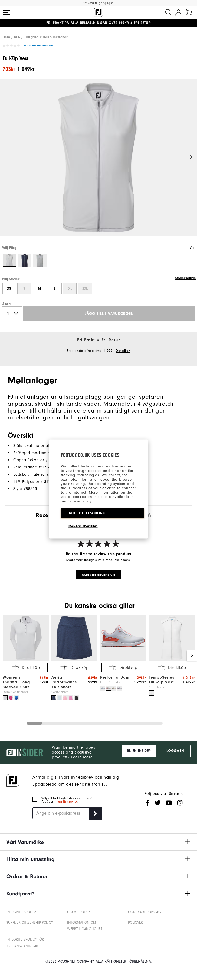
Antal (7, 304)
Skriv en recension (38, 45)
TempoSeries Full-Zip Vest (161, 679)
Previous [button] (6, 157)
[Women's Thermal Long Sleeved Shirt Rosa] (10, 697)
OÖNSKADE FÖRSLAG (144, 912)
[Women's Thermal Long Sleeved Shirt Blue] (16, 697)
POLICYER (135, 923)
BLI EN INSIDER (139, 751)
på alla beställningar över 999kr (87, 23)
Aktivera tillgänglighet (99, 3)
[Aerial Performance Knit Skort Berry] (70, 697)
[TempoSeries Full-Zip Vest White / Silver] (151, 693)
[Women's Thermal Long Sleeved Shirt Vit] (5, 697)
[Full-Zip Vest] (98, 162)
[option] (98, 162)
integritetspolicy (66, 801)
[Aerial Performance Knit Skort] (74, 660)
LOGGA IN (175, 751)
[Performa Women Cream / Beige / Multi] (113, 688)
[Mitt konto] (178, 12)
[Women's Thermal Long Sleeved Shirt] (26, 660)
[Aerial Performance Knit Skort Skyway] (59, 697)
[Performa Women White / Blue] (102, 688)
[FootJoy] (98, 12)
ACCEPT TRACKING (87, 513)
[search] (168, 12)
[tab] (189, 12)
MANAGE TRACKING (83, 526)
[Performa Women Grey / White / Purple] (119, 688)
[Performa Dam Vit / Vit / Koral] (108, 688)
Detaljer (123, 351)
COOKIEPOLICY (79, 912)
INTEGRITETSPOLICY (21, 912)
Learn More (82, 757)
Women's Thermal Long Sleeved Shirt (16, 682)
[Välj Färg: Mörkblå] (25, 260)
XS (9, 289)
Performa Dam (115, 677)
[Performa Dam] (123, 660)
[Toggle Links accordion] (98, 842)
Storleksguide (185, 278)
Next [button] (191, 157)
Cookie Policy (79, 501)
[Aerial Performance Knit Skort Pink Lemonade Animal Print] (65, 697)
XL (70, 289)
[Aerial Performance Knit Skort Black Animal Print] (76, 697)
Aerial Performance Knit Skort (64, 682)
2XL (85, 289)
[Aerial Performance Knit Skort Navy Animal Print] (53, 697)
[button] (6, 12)
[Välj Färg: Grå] (40, 260)
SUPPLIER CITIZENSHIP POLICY (29, 923)
